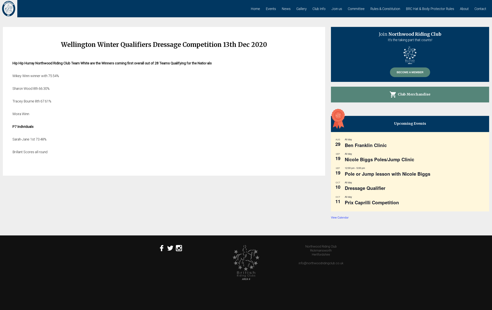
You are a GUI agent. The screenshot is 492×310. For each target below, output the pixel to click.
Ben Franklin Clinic (366, 145)
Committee (356, 9)
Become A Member (410, 72)
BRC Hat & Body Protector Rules (430, 9)
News (286, 9)
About (464, 9)
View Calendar (340, 217)
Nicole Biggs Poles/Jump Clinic (379, 159)
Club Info (319, 9)
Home (255, 9)
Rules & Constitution (385, 9)
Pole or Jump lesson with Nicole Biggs (387, 173)
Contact (480, 9)
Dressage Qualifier (365, 188)
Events (271, 9)
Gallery (301, 9)
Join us (336, 9)
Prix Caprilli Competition (372, 202)
